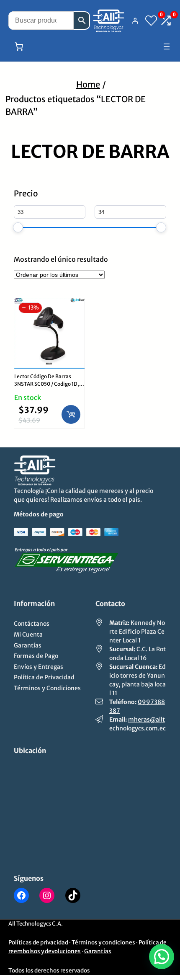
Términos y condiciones (103, 942)
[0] (151, 20)
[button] (161, 956)
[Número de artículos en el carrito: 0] (18, 46)
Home (88, 84)
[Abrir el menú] (167, 46)
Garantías (97, 951)
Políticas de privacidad (38, 942)
